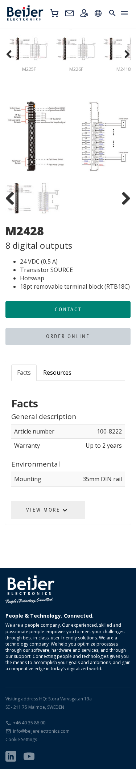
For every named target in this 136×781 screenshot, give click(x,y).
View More (44, 509)
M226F (76, 69)
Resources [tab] (57, 373)
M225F (29, 69)
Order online (68, 336)
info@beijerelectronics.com (41, 731)
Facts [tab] (24, 373)
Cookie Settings (21, 739)
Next (119, 137)
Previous (16, 137)
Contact (68, 309)
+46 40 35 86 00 (29, 723)
